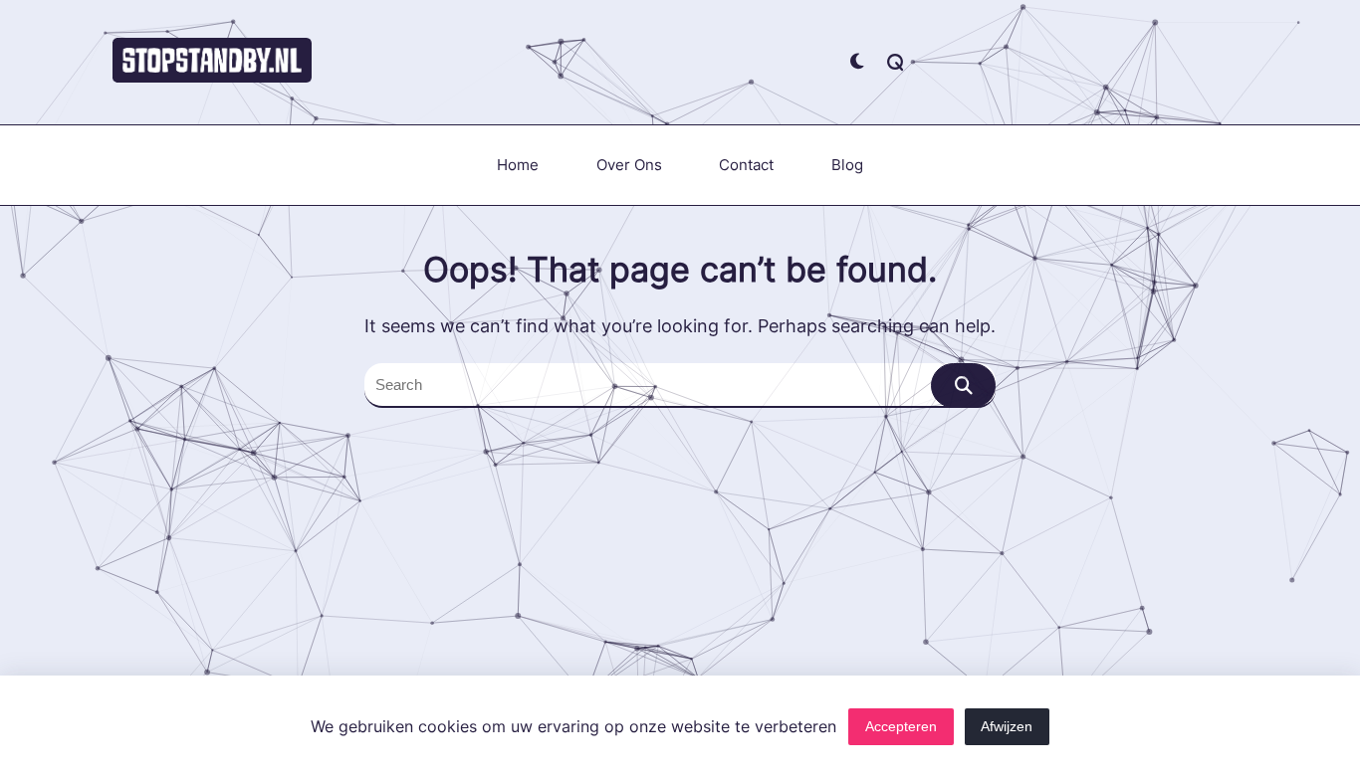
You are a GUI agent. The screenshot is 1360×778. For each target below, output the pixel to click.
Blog (847, 164)
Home (518, 164)
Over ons (629, 164)
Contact (746, 164)
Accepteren (901, 726)
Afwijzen (1006, 726)
